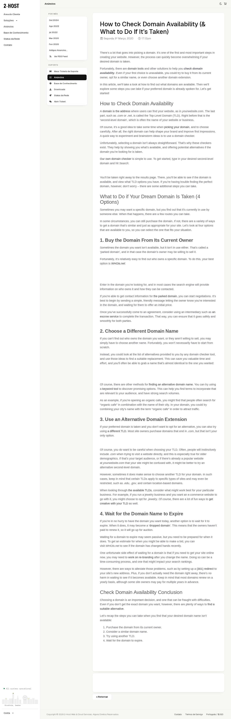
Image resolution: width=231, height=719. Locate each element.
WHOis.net (118, 263)
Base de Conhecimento (16, 32)
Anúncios (9, 26)
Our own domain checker (115, 158)
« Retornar (102, 696)
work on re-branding (140, 557)
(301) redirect (205, 568)
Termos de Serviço (194, 714)
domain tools (136, 68)
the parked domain (165, 296)
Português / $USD (214, 714)
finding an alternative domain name (171, 384)
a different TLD (116, 431)
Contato (8, 45)
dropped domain (159, 525)
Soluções (9, 20)
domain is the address (116, 111)
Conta (7, 713)
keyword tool (110, 388)
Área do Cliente (12, 14)
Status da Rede (12, 38)
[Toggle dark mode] (220, 4)
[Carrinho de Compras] (225, 4)
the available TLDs (140, 490)
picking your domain (176, 127)
